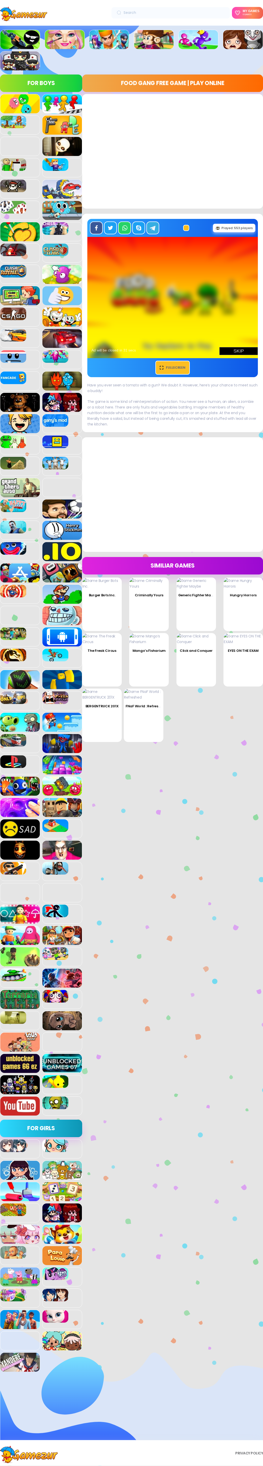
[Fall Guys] (55, 360)
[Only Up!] (13, 701)
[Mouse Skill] (20, 686)
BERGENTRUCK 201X (102, 706)
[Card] (13, 210)
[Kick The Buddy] (13, 594)
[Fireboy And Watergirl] (62, 387)
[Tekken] (62, 984)
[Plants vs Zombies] (20, 728)
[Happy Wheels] (13, 509)
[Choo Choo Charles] (13, 253)
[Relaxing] (20, 814)
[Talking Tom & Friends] (55, 957)
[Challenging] (20, 238)
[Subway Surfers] (62, 942)
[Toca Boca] (62, 1347)
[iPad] (20, 579)
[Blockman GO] (55, 168)
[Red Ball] (62, 792)
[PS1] (13, 765)
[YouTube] (20, 1112)
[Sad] (20, 835)
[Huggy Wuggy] (13, 551)
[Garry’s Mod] (55, 423)
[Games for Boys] (20, 46)
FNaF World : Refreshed (145, 706)
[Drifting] (13, 338)
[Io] (62, 558)
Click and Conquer (196, 650)
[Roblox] (62, 814)
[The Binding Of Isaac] (62, 1027)
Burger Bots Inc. (102, 595)
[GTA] (20, 494)
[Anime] (13, 1149)
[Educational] (62, 1198)
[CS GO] (13, 317)
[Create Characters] (20, 1177)
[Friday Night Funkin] (62, 409)
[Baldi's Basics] (13, 168)
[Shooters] (13, 871)
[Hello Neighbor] (13, 530)
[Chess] (55, 232)
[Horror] (243, 46)
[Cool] (62, 302)
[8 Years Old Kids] (13, 125)
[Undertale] (20, 1091)
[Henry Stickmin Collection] (62, 537)
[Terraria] (20, 1006)
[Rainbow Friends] (20, 792)
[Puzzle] (62, 771)
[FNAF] (20, 409)
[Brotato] (13, 189)
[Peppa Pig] (20, 1283)
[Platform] (62, 728)
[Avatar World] (55, 1149)
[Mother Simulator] (13, 1255)
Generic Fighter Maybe (197, 595)
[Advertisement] (41, 1408)
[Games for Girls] (64, 46)
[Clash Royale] (13, 274)
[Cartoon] (62, 217)
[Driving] (62, 345)
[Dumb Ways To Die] (13, 360)
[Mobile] (62, 643)
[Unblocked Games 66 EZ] (20, 1070)
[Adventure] (154, 46)
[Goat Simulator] (55, 466)
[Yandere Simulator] (20, 1368)
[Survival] (20, 963)
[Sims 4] (20, 1326)
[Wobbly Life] (55, 1085)
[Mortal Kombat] (13, 658)
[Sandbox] (55, 829)
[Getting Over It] (13, 466)
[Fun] (20, 430)
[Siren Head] (55, 871)
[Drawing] (20, 1198)
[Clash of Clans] (55, 253)
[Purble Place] (13, 1298)
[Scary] (20, 856)
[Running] (198, 46)
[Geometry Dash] (55, 445)
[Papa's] (62, 1262)
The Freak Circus (102, 650)
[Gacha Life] (20, 1241)
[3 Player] (20, 110)
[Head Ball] (62, 515)
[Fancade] (13, 381)
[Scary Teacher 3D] (62, 856)
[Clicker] (62, 281)
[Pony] (55, 1277)
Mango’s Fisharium (149, 650)
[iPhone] (62, 579)
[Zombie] (55, 1106)
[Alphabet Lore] (62, 131)
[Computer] (20, 302)
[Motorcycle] (55, 658)
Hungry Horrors (243, 595)
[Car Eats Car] (62, 195)
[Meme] (62, 622)
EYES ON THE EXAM (243, 650)
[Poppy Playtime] (62, 750)
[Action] (109, 46)
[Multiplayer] (20, 67)
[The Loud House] (20, 1048)
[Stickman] (55, 914)
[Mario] (62, 601)
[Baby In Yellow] (62, 153)
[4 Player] (62, 110)
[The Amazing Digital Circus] (55, 999)
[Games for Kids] (62, 1241)
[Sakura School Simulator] (55, 1298)
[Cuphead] (62, 323)
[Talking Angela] (55, 1319)
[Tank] (13, 978)
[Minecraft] (13, 637)
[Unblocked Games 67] (62, 1070)
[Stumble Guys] (20, 942)
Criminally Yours (149, 595)
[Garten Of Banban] (13, 445)
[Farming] (13, 1213)
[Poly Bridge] (13, 743)
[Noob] (62, 686)
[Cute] (62, 1177)
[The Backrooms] (13, 1021)
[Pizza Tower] (55, 701)
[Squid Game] (20, 920)
